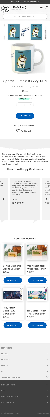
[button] (19, 131)
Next (46, 197)
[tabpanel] (25, 49)
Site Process (43, 413)
